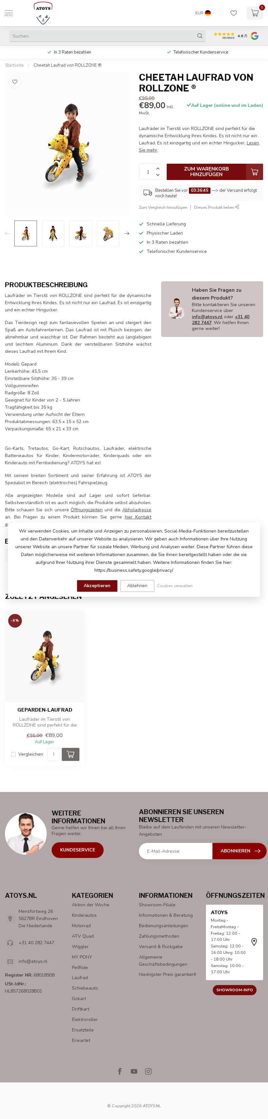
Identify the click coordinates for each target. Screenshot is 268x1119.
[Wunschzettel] (233, 13)
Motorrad (81, 926)
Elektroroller (85, 1019)
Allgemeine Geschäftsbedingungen (163, 960)
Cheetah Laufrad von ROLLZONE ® (68, 65)
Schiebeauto (85, 988)
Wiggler (80, 947)
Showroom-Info (234, 990)
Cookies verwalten (175, 585)
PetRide (80, 967)
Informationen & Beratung (166, 915)
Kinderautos (84, 915)
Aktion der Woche (90, 905)
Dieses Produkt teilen (214, 207)
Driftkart (80, 1009)
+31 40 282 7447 (36, 943)
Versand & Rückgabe (161, 947)
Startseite (14, 65)
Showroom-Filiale (157, 905)
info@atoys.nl (207, 317)
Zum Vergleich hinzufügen (163, 207)
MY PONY (82, 957)
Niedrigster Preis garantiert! (167, 974)
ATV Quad (83, 936)
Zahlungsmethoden (159, 936)
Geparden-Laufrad (44, 710)
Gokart (79, 999)
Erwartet (81, 1040)
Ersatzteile (83, 1030)
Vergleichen (30, 754)
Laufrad (80, 978)
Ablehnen (137, 586)
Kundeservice (77, 850)
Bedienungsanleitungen (163, 926)
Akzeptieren (97, 586)
